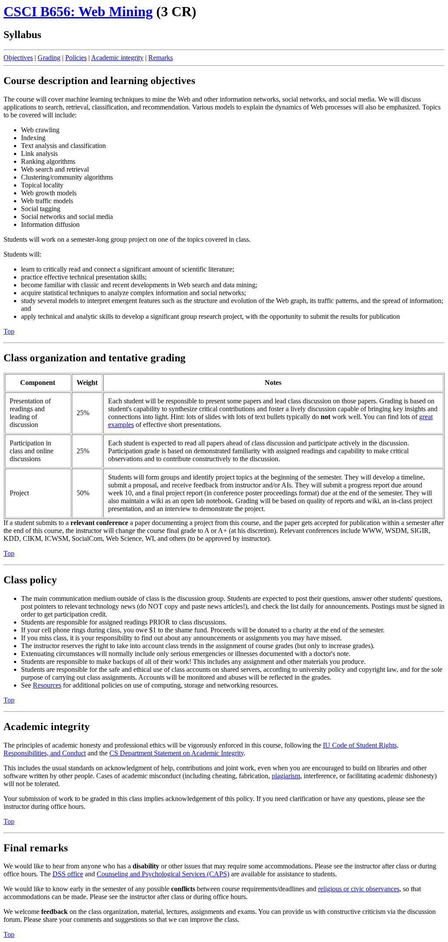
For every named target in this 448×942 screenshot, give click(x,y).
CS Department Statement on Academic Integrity (176, 753)
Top (9, 331)
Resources (47, 685)
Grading (49, 57)
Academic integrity (117, 57)
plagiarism (286, 776)
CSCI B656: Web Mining (78, 11)
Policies (76, 57)
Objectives (18, 57)
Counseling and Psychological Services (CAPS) (163, 874)
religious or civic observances (358, 889)
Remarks (160, 57)
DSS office (67, 874)
